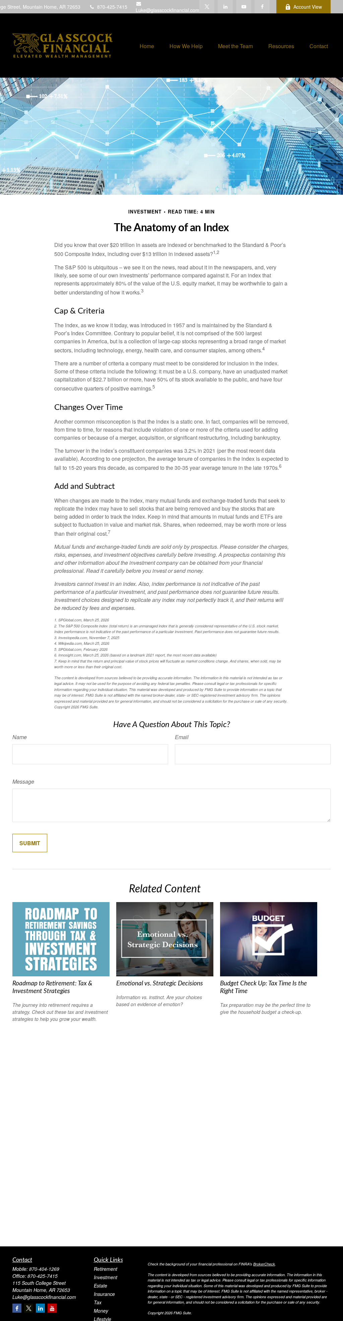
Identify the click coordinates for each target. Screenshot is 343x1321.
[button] (147, 46)
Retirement (105, 1268)
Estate (100, 1285)
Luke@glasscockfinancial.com (167, 10)
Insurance (104, 1294)
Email (182, 737)
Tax (97, 1302)
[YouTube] (243, 6)
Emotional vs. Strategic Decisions (159, 983)
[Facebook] (262, 6)
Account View (307, 6)
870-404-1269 (44, 1268)
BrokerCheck (264, 1263)
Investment (105, 1277)
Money (101, 1310)
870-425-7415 (112, 6)
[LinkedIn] (225, 6)
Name (19, 737)
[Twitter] (206, 6)
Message (23, 781)
